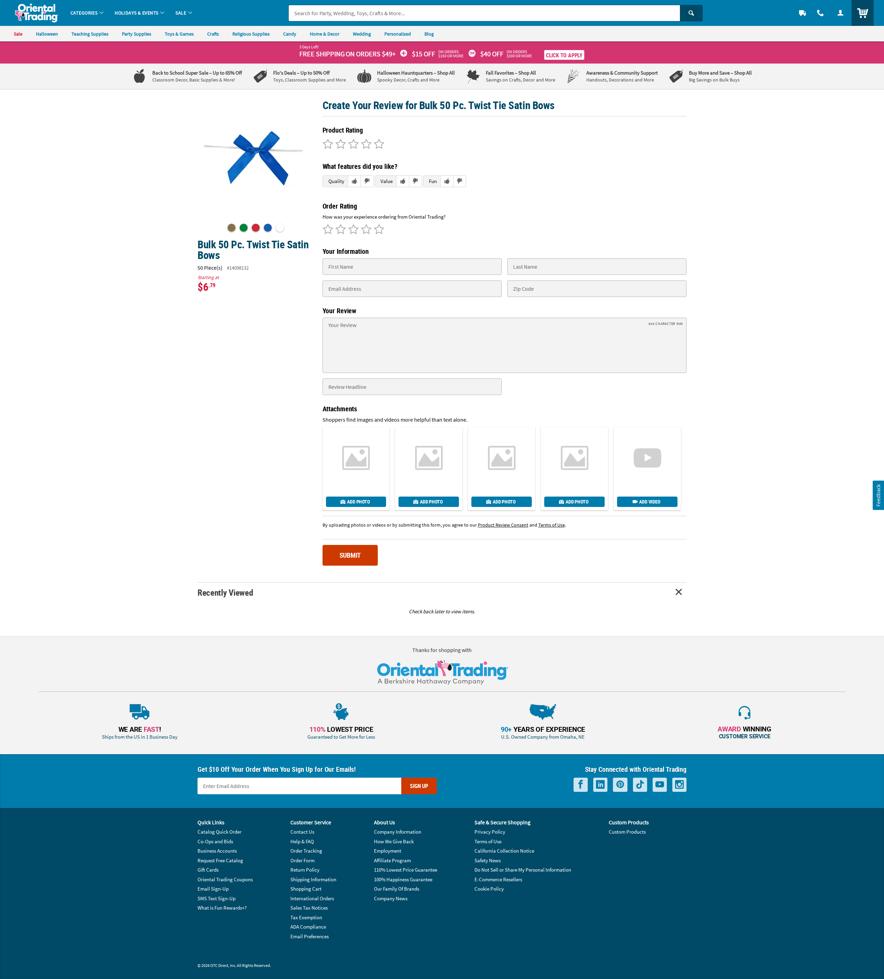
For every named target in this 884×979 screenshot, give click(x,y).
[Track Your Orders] (802, 13)
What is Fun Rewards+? (222, 907)
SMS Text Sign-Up (217, 898)
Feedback (878, 495)
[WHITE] (280, 227)
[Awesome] (378, 145)
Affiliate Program (392, 860)
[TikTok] (640, 785)
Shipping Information (313, 879)
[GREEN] (243, 227)
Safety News (487, 860)
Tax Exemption (306, 917)
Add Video (649, 501)
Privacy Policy (489, 831)
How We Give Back (394, 841)
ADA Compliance (308, 926)
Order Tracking (306, 850)
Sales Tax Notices (309, 907)
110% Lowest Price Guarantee (405, 869)
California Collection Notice (504, 850)
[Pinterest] (620, 785)
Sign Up (419, 786)
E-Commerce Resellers (498, 879)
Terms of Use (487, 841)
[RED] (255, 227)
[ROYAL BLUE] (267, 227)
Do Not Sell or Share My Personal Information (522, 869)
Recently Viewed (225, 592)
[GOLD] (231, 227)
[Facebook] (581, 785)
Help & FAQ (302, 841)
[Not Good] (328, 145)
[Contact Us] (820, 13)
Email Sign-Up (213, 888)
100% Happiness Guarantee (403, 879)
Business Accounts (217, 850)
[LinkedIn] (600, 785)
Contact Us (302, 831)
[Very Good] (352, 145)
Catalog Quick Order (219, 831)
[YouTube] (660, 785)
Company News (390, 898)
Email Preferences (309, 936)
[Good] (339, 145)
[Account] (840, 13)
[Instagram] (679, 785)
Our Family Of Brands (396, 888)
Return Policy (304, 869)
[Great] (365, 145)
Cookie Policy (489, 888)
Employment (387, 850)
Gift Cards (208, 869)
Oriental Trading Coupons (225, 879)
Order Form (302, 860)
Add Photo (358, 501)
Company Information (397, 831)
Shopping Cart (305, 888)
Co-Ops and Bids (215, 841)
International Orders (312, 898)
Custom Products (627, 831)
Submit (350, 555)
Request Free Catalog (220, 860)
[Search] (691, 13)
